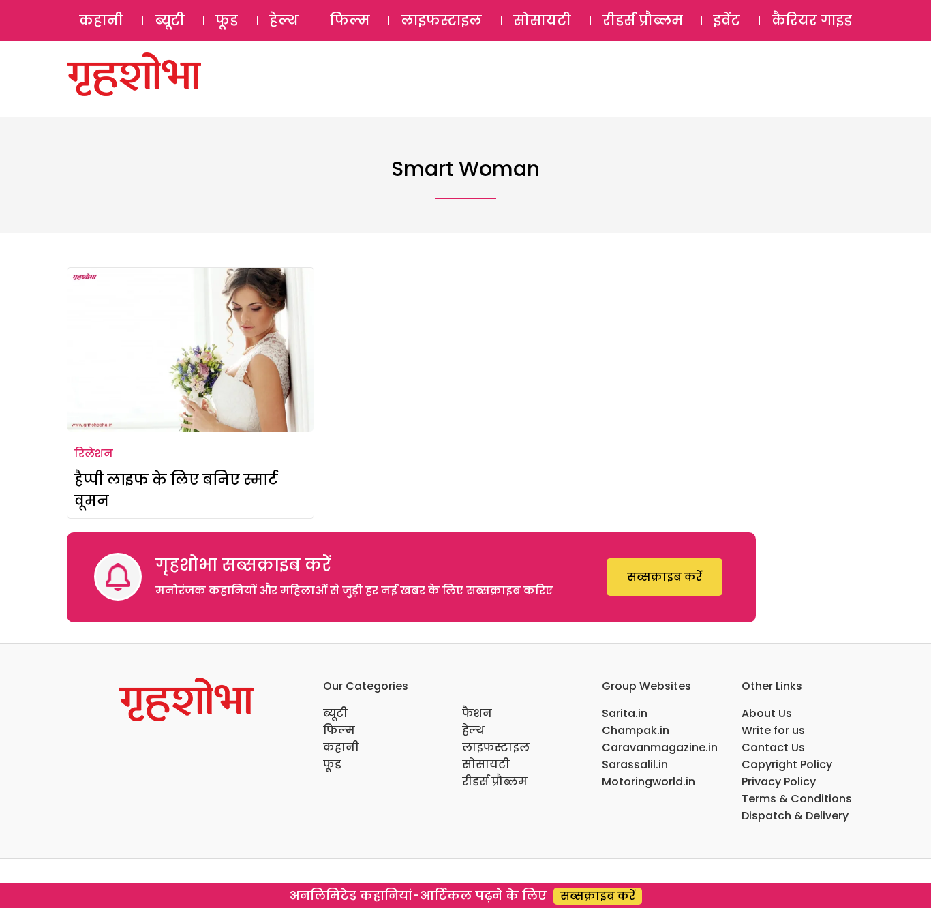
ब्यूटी (170, 20)
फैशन (477, 713)
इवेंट (727, 20)
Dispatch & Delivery (795, 815)
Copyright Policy (787, 764)
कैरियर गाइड (812, 20)
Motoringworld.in (648, 781)
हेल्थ (284, 20)
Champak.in (635, 730)
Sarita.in (624, 713)
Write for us (773, 730)
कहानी (101, 20)
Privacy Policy (779, 781)
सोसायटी (542, 20)
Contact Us (773, 747)
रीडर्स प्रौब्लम (642, 20)
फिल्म (350, 20)
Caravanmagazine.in (660, 747)
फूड (226, 20)
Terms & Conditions (797, 798)
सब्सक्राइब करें (664, 577)
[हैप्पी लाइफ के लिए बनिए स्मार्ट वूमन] (190, 350)
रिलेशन (93, 453)
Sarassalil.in (635, 764)
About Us (767, 713)
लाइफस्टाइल (441, 20)
